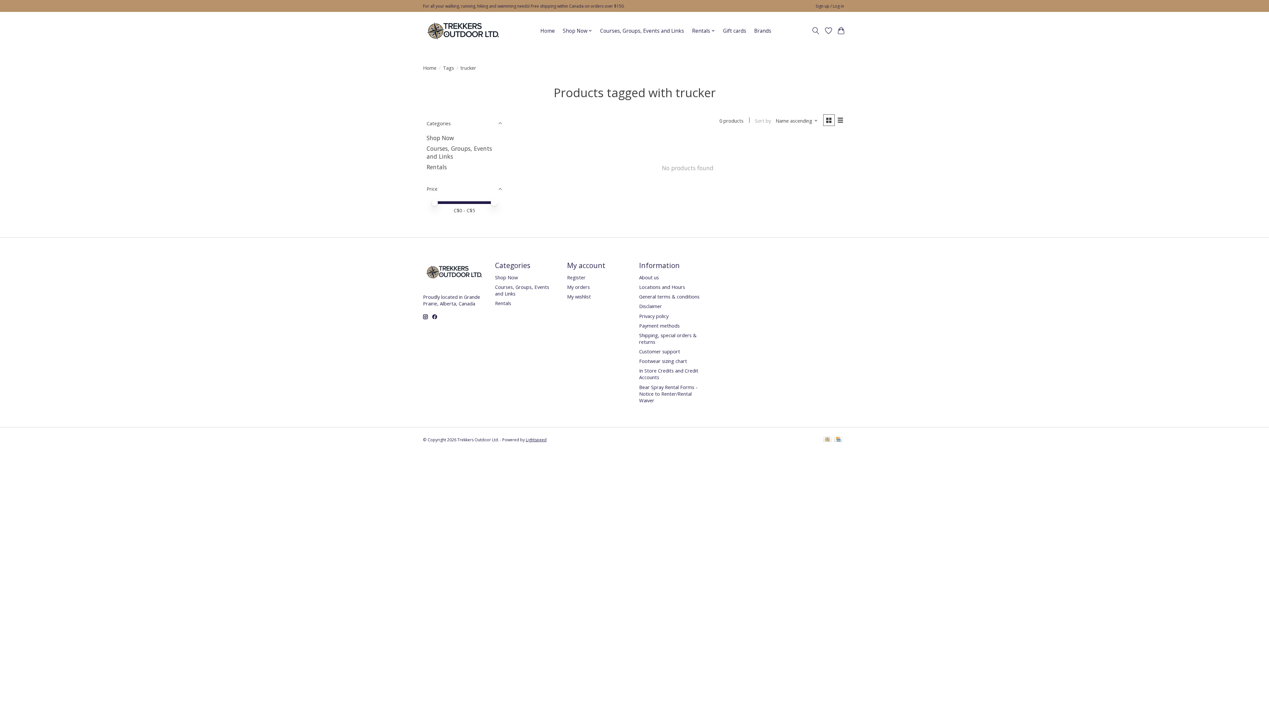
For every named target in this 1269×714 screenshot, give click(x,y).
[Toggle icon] (816, 31)
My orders (578, 287)
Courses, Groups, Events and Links (642, 30)
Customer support (659, 351)
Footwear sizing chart (663, 361)
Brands (762, 30)
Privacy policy (654, 316)
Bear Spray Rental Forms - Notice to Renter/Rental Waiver (668, 394)
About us (649, 277)
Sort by (763, 120)
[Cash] (827, 440)
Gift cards (734, 30)
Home (547, 30)
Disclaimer (650, 306)
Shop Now (440, 138)
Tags (448, 67)
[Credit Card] (838, 440)
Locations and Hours (662, 287)
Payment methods (659, 325)
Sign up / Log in (830, 6)
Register (576, 277)
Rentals (437, 167)
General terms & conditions (669, 296)
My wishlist (579, 296)
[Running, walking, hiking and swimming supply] (463, 30)
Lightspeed (536, 440)
